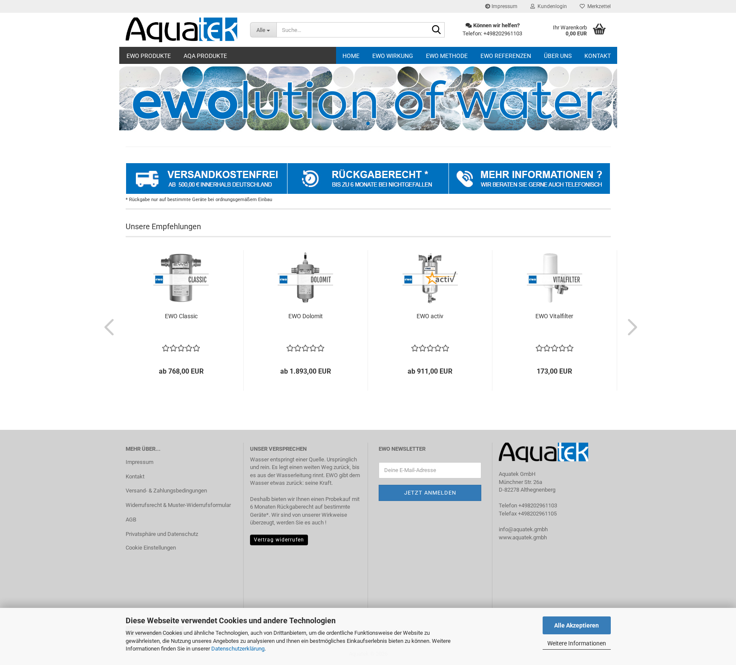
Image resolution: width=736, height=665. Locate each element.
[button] (106, 327)
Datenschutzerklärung (237, 648)
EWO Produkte (148, 55)
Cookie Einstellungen (151, 547)
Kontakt (597, 55)
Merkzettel (598, 6)
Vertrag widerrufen (279, 540)
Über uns (558, 55)
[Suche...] (436, 30)
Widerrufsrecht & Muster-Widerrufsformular (178, 505)
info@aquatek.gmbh (523, 529)
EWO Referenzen (505, 55)
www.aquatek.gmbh (523, 537)
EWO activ (430, 316)
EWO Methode (447, 55)
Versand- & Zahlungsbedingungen (166, 490)
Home (350, 55)
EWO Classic (181, 316)
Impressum (504, 6)
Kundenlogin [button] (551, 6)
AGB (131, 519)
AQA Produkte (205, 55)
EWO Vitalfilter (554, 316)
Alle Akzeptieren (576, 625)
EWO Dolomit (305, 316)
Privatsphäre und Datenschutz (162, 534)
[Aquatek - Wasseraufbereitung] (181, 30)
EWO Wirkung (392, 55)
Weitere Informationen (576, 643)
